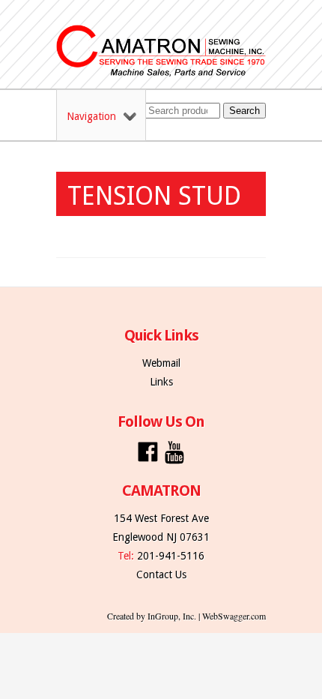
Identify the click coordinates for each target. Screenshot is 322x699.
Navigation (91, 116)
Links (161, 382)
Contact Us (161, 574)
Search (244, 110)
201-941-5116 (170, 556)
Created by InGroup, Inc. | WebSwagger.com (186, 616)
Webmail (161, 363)
